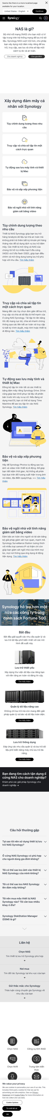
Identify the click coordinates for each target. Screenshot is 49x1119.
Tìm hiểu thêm (24, 681)
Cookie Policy (19, 1095)
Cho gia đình (36, 56)
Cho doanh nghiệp (14, 56)
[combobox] (16, 11)
